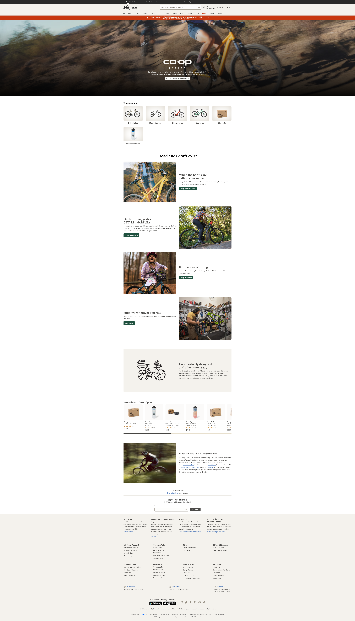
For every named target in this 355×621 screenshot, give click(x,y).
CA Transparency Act (160, 617)
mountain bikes (188, 465)
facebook (190, 602)
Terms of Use (135, 614)
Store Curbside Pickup (161, 555)
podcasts (204, 602)
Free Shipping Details (220, 550)
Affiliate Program (188, 575)
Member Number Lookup (132, 567)
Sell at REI (186, 573)
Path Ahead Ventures (160, 578)
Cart (230, 7)
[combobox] (180, 7)
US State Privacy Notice (179, 614)
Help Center (131, 587)
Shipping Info (158, 558)
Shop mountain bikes (187, 188)
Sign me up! (195, 509)
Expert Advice (158, 569)
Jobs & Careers (188, 567)
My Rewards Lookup (130, 550)
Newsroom (216, 573)
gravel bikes (211, 465)
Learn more (129, 323)
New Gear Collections (131, 570)
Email (156, 506)
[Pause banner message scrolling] (207, 18)
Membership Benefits (131, 556)
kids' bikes (210, 467)
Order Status (157, 547)
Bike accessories (133, 144)
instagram (181, 602)
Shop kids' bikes (186, 278)
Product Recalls (219, 614)
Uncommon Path (159, 575)
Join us (153, 536)
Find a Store (176, 587)
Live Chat (220, 587)
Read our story (128, 531)
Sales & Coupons (218, 547)
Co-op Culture (188, 570)
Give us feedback (173, 493)
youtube (199, 602)
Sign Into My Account (131, 547)
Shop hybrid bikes (131, 235)
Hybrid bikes (133, 123)
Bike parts (222, 123)
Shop (134, 7)
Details (189, 502)
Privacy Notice (165, 614)
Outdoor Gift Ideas (189, 547)
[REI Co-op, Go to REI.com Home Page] (126, 7)
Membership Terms (175, 617)
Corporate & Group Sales (191, 578)
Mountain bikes (155, 123)
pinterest (195, 602)
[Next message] (205, 18)
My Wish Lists (128, 553)
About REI (216, 567)
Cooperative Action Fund (221, 570)
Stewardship (217, 578)
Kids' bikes (200, 123)
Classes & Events (159, 572)
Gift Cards (186, 550)
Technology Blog (218, 575)
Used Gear (127, 573)
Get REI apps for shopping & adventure (162, 600)
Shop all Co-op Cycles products (177, 78)
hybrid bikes (195, 467)
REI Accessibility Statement (193, 617)
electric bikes (185, 467)
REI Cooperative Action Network (190, 531)
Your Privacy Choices (150, 614)
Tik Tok (186, 602)
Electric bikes (177, 123)
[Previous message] (147, 18)
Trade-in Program (129, 575)
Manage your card (218, 532)
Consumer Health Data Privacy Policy (200, 614)
